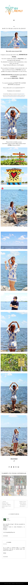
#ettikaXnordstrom (11, 96)
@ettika (18, 93)
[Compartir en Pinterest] (13, 467)
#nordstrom (6, 96)
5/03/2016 (5, 543)
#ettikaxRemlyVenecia (22, 96)
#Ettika (4, 96)
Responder (5, 535)
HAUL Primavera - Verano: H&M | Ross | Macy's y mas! (6, 504)
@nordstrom (22, 93)
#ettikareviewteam (16, 96)
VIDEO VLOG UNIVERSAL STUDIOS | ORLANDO (22, 504)
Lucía (8, 518)
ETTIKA (10, 145)
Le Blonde (9, 542)
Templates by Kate (19, 583)
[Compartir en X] (11, 467)
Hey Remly (9, 583)
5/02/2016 (8, 520)
